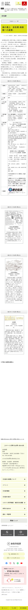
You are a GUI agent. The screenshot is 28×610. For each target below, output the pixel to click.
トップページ (7, 8)
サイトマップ (18, 587)
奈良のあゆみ (7, 508)
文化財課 (4, 449)
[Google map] (14, 383)
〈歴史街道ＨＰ (11, 192)
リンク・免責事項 (20, 589)
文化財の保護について (9, 479)
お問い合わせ (4, 594)
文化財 (8, 9)
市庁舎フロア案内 (16, 592)
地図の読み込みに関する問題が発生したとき (12, 439)
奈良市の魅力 (20, 8)
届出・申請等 (7, 514)
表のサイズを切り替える (14, 81)
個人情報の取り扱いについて (8, 589)
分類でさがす (14, 8)
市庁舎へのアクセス (6, 592)
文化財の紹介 (7, 496)
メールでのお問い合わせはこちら (11, 458)
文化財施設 (6, 491)
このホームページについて (7, 587)
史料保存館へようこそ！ (8, 525)
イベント (5, 485)
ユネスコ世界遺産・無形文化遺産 (13, 502)
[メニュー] (4, 608)
